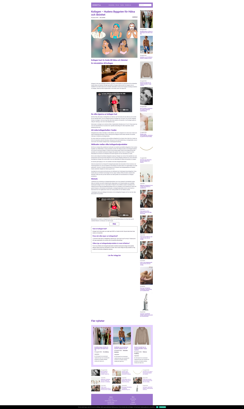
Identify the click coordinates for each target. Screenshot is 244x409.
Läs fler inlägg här (114, 255)
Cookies (122, 5)
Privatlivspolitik (162, 407)
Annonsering (111, 5)
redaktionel (134, 17)
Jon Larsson (102, 17)
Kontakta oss (128, 5)
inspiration (96, 354)
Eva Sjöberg (106, 352)
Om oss (117, 5)
